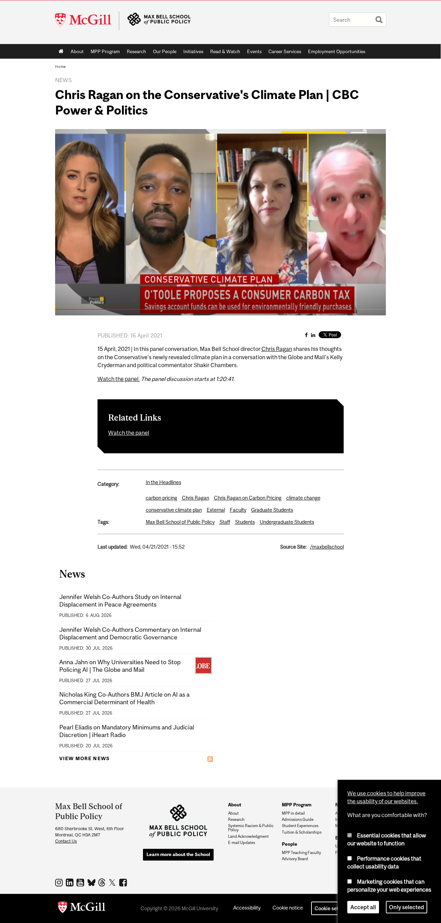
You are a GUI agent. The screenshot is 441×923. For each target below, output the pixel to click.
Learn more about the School (178, 854)
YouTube (81, 882)
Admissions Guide (298, 819)
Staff (224, 522)
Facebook (124, 882)
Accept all (363, 907)
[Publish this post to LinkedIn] (313, 335)
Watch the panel (128, 433)
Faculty (238, 510)
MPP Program (105, 51)
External (216, 510)
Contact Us (66, 841)
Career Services (284, 51)
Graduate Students (272, 510)
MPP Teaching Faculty (301, 853)
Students (245, 522)
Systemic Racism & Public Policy (251, 828)
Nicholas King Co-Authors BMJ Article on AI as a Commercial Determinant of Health (124, 698)
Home (61, 51)
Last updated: (112, 547)
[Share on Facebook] (306, 335)
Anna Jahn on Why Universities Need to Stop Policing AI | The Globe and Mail (120, 665)
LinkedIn (70, 882)
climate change (303, 498)
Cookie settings (332, 908)
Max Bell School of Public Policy (180, 522)
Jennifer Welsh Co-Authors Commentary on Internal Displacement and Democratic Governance (130, 633)
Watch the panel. (119, 379)
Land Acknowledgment (248, 836)
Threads (102, 882)
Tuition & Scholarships (301, 832)
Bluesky (91, 882)
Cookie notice (288, 908)
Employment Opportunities (336, 51)
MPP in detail (293, 813)
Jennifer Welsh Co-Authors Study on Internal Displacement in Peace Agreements (120, 600)
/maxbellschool (327, 547)
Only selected (406, 907)
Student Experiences (300, 826)
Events (254, 51)
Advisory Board (295, 859)
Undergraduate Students (287, 522)
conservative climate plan (174, 510)
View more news (84, 758)
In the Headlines (163, 482)
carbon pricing (161, 498)
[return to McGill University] (82, 908)
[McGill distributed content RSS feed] (210, 759)
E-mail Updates (241, 843)
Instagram (59, 882)
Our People (164, 51)
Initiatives (193, 51)
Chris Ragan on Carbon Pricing (247, 498)
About (77, 51)
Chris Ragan (276, 349)
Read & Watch (225, 51)
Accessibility (246, 908)
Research (136, 51)
